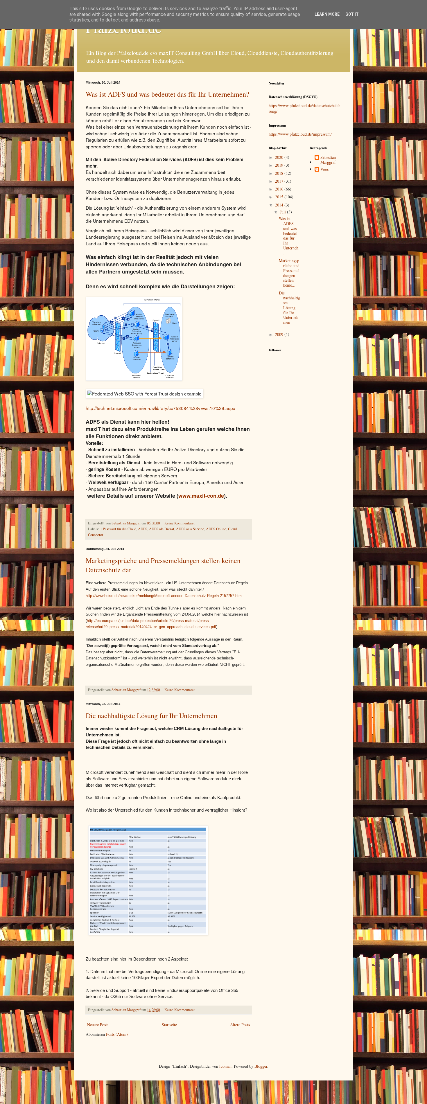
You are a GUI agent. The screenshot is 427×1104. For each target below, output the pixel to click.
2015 (279, 196)
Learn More (327, 14)
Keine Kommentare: (180, 523)
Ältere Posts (240, 1024)
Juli (283, 212)
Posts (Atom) (117, 1034)
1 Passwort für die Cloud (118, 528)
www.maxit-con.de (201, 495)
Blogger (260, 1066)
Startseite (169, 1024)
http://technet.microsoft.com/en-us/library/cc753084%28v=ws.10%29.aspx (160, 408)
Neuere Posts (97, 1024)
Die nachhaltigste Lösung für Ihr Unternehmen (151, 715)
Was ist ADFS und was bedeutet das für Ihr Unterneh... (289, 236)
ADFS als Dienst (161, 528)
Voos (324, 169)
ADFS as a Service (190, 528)
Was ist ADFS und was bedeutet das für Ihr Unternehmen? (167, 94)
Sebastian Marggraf (328, 160)
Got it (352, 14)
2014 (279, 205)
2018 (279, 173)
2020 (279, 157)
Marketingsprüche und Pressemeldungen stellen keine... (289, 273)
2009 (279, 334)
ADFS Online (216, 528)
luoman (225, 1066)
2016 (279, 189)
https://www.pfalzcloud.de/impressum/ (300, 134)
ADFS (142, 528)
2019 (279, 165)
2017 (279, 181)
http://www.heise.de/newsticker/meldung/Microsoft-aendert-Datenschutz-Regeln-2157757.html (164, 596)
